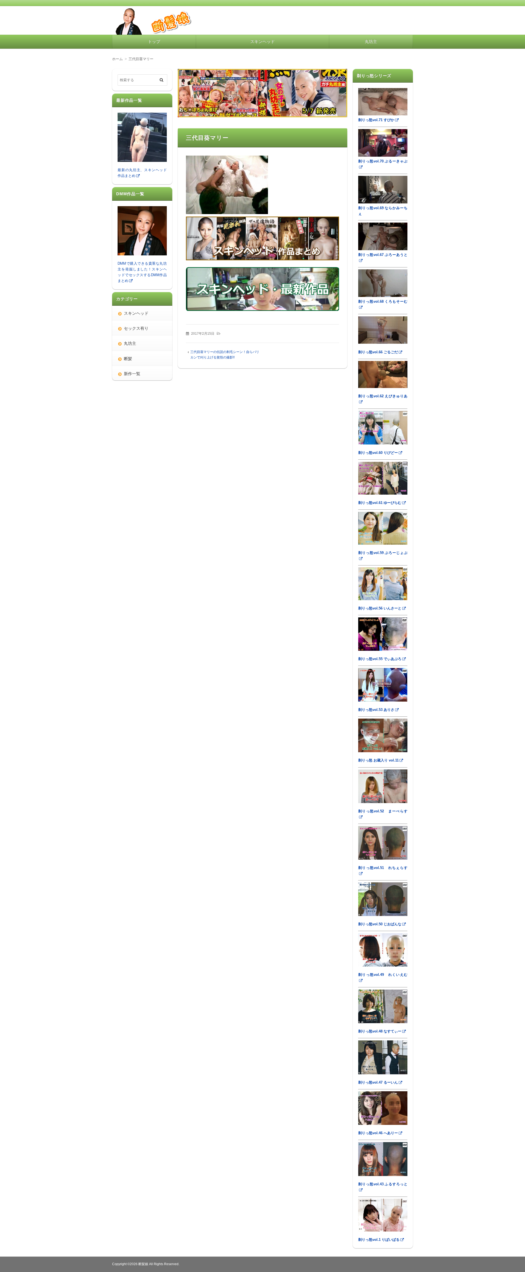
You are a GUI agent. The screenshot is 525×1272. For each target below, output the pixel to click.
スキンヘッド (262, 41)
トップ (154, 41)
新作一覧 (132, 373)
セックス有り (136, 328)
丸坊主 (371, 41)
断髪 (128, 358)
